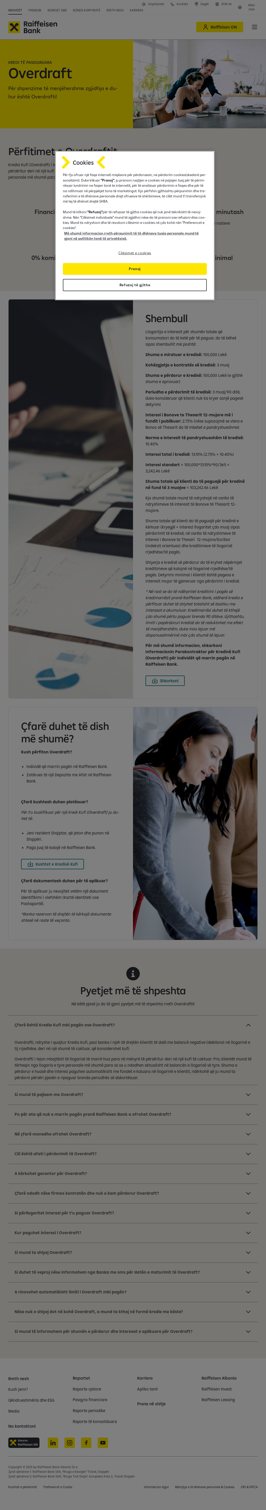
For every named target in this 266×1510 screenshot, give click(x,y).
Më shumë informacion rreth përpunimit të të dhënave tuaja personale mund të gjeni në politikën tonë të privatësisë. (131, 236)
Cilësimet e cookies (134, 253)
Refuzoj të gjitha (134, 285)
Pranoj (135, 268)
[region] (135, 225)
